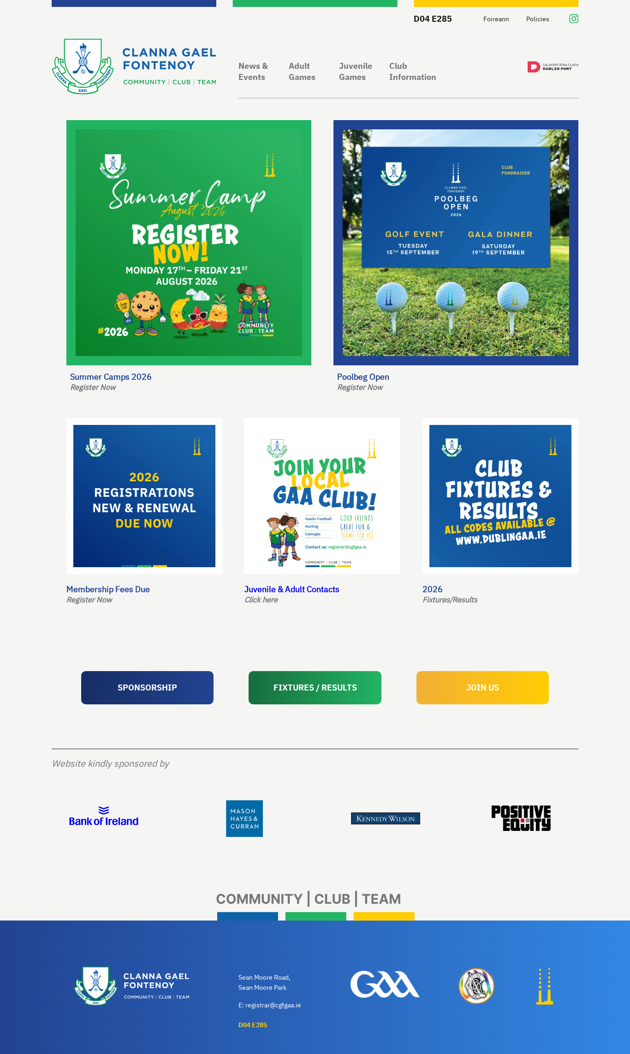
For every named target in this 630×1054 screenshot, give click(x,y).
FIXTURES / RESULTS (315, 687)
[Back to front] (134, 67)
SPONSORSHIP (147, 687)
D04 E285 (433, 18)
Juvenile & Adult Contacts (291, 594)
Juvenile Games (355, 71)
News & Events (253, 71)
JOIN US (482, 687)
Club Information (412, 71)
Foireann (496, 18)
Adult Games (302, 71)
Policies (537, 18)
